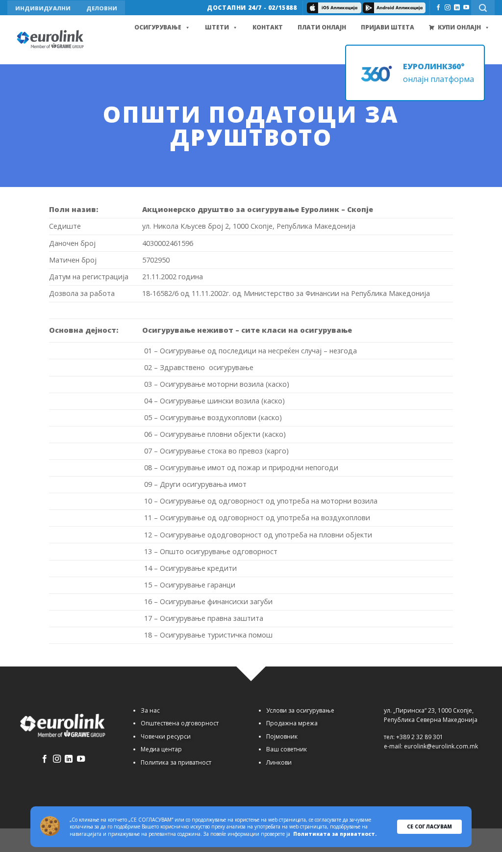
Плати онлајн (322, 27)
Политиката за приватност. (334, 833)
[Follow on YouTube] (466, 7)
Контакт (267, 27)
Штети (217, 27)
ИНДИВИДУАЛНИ (43, 8)
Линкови (279, 762)
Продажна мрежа (292, 723)
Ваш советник (286, 749)
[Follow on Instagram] (448, 7)
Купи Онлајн (459, 27)
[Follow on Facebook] (438, 7)
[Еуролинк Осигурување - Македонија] (51, 39)
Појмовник (282, 736)
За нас (150, 710)
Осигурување (157, 27)
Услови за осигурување (300, 710)
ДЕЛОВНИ (101, 8)
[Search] (483, 7)
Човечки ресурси (166, 736)
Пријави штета (387, 27)
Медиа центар (161, 749)
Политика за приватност (176, 762)
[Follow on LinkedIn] (457, 7)
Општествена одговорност (180, 723)
